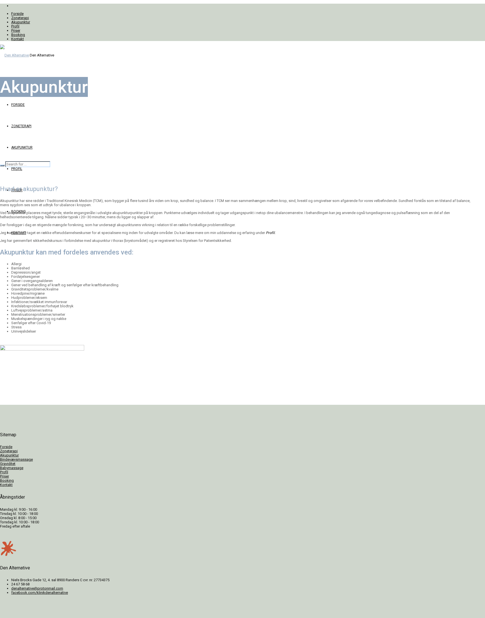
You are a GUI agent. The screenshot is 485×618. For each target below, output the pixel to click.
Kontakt (6, 485)
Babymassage (11, 468)
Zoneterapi (9, 451)
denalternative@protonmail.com (37, 588)
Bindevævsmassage (16, 459)
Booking (7, 480)
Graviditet (7, 464)
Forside (6, 447)
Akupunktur (9, 455)
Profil (4, 472)
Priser (4, 476)
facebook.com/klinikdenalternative (39, 592)
